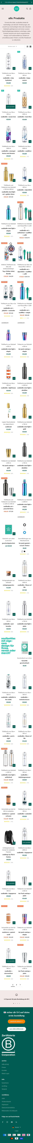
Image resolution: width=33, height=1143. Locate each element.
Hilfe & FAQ (5, 1064)
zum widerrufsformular (16, 1029)
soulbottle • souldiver (24, 151)
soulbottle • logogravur (24, 852)
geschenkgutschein (8, 543)
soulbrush (8, 427)
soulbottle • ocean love (8, 117)
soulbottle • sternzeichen (8, 972)
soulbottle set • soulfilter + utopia (24, 311)
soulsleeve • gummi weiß (8, 933)
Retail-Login (5, 1073)
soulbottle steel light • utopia (8, 229)
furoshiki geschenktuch (24, 662)
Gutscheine (5, 1083)
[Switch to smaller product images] (30, 46)
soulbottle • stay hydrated (8, 79)
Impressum (5, 1104)
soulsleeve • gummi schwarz (8, 815)
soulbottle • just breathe (8, 625)
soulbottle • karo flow (25, 117)
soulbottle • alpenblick (24, 190)
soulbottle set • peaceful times (8, 507)
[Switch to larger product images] (27, 46)
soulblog (4, 1086)
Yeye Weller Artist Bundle (8, 272)
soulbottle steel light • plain (24, 625)
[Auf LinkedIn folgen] (16, 1122)
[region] (16, 997)
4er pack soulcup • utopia (24, 350)
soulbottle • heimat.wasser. (24, 698)
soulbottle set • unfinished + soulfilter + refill (24, 232)
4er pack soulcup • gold (8, 467)
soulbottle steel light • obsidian (24, 389)
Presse (4, 1067)
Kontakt (4, 1070)
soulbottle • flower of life (24, 586)
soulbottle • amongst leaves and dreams (8, 152)
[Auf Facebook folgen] (3, 1122)
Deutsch (17, 1127)
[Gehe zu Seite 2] (20, 985)
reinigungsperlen (8, 585)
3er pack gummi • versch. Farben (24, 544)
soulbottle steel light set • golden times (8, 193)
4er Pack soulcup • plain (24, 894)
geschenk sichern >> (16, 1021)
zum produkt (11, 106)
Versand (4, 1089)
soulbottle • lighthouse (8, 388)
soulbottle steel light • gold (24, 428)
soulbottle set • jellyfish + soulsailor (8, 309)
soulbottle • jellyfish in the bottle (8, 698)
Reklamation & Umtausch (9, 1111)
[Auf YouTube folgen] (12, 1122)
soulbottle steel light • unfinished (8, 776)
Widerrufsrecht (6, 1101)
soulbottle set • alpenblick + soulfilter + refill (25, 271)
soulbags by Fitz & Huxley (8, 856)
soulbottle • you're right (8, 737)
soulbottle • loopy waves (24, 79)
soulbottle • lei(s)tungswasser (24, 776)
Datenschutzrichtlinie (8, 1107)
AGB (3, 1098)
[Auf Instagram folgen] (7, 1122)
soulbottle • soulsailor (25, 814)
